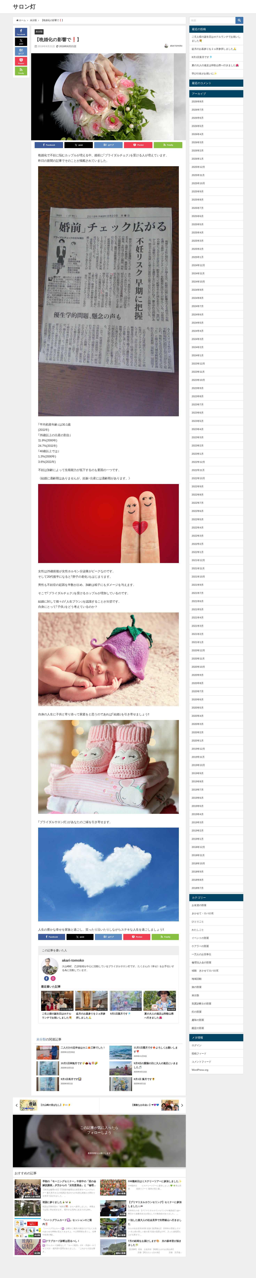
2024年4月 (198, 331)
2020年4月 (198, 716)
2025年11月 (198, 175)
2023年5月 (198, 421)
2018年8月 (198, 880)
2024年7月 (198, 306)
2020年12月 (198, 650)
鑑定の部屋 (198, 1028)
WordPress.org (200, 1070)
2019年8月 (198, 781)
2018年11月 (198, 855)
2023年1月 (198, 454)
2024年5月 (198, 322)
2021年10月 (198, 576)
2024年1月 (198, 355)
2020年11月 (198, 658)
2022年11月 (198, 470)
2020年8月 (198, 683)
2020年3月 (198, 724)
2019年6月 (198, 798)
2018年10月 (198, 863)
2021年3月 (198, 626)
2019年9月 (198, 773)
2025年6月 (198, 216)
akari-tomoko (176, 46)
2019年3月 (198, 822)
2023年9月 (198, 388)
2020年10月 (198, 667)
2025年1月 (198, 257)
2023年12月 (198, 363)
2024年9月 (198, 290)
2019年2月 (198, 830)
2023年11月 (198, 372)
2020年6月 (198, 699)
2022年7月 (198, 503)
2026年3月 (198, 142)
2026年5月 (198, 126)
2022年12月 (198, 462)
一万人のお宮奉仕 (201, 954)
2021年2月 (198, 634)
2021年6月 (198, 601)
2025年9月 (198, 191)
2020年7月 (198, 691)
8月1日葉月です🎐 (202, 57)
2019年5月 (198, 806)
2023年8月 (198, 396)
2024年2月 (198, 347)
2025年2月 (198, 249)
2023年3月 (198, 437)
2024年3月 (198, 339)
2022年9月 (198, 486)
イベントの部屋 (200, 938)
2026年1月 (198, 159)
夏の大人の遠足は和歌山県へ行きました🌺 (215, 65)
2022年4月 (198, 527)
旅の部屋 (196, 987)
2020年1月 (198, 740)
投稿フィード (199, 1053)
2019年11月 (198, 757)
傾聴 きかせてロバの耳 (205, 970)
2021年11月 (198, 568)
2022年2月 (198, 544)
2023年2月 (198, 445)
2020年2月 (198, 732)
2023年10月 (198, 380)
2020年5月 (198, 707)
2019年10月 (198, 765)
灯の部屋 (196, 1011)
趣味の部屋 (198, 1020)
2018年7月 (198, 888)
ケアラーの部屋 (200, 946)
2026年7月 (198, 109)
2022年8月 (198, 494)
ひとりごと (198, 921)
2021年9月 (198, 585)
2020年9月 (198, 675)
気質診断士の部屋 (201, 1003)
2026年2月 (198, 150)
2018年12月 (198, 847)
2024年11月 (198, 273)
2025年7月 (198, 208)
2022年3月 (198, 535)
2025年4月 (198, 232)
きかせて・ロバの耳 (203, 913)
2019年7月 (198, 789)
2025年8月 (198, 199)
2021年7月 (198, 593)
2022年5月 (198, 519)
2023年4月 (198, 429)
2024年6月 (198, 314)
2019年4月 (198, 814)
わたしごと (198, 930)
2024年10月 (198, 281)
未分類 (39, 31)
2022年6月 (198, 511)
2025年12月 (198, 167)
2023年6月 (198, 412)
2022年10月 (198, 478)
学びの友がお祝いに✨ (204, 73)
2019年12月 (198, 749)
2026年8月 (198, 101)
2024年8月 (198, 298)
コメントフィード (201, 1061)
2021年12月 (198, 560)
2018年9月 (198, 871)
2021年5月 (198, 609)
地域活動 (196, 979)
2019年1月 (198, 839)
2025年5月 (198, 224)
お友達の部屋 (199, 905)
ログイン (196, 1045)
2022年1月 (198, 552)
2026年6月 (198, 118)
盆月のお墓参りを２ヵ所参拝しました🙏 (214, 49)
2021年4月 (198, 617)
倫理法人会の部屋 (201, 962)
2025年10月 (198, 183)
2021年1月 (198, 642)
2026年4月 (198, 134)
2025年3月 (198, 240)
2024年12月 (198, 265)
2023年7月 (198, 404)
